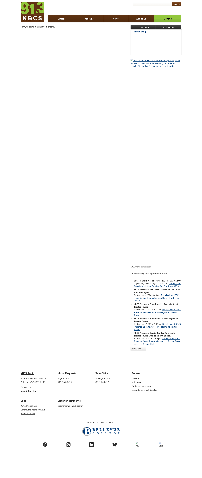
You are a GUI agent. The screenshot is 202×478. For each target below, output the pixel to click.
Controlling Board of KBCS (33, 409)
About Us (141, 18)
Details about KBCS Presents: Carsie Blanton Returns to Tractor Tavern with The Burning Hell (157, 341)
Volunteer (136, 382)
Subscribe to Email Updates (144, 389)
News (116, 18)
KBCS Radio (27, 373)
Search (177, 4)
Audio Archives (168, 27)
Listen (61, 18)
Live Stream (144, 27)
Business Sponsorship (141, 386)
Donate (168, 18)
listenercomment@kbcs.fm (70, 405)
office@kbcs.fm (102, 378)
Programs (89, 18)
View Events (137, 348)
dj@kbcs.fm (63, 378)
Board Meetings (28, 413)
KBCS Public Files (29, 405)
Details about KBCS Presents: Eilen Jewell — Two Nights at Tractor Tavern (157, 312)
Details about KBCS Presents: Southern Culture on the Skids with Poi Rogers (156, 298)
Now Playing (139, 31)
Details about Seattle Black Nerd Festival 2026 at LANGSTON (157, 285)
